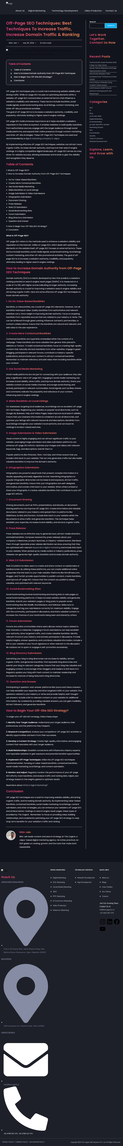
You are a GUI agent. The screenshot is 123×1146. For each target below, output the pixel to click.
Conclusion (19, 80)
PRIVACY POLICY (8, 1142)
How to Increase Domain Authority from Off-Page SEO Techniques (44, 73)
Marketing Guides (96, 127)
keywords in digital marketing (46, 547)
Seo (91, 130)
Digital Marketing (95, 119)
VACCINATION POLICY (37, 1142)
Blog (91, 113)
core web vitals (95, 116)
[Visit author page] (11, 835)
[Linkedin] (110, 922)
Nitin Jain (13, 43)
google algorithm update (99, 124)
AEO (91, 108)
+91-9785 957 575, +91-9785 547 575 (18, 1133)
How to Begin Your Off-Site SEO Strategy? (33, 77)
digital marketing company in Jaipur (42, 138)
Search (92, 22)
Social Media (94, 133)
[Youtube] (103, 929)
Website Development (98, 141)
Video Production (96, 138)
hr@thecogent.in (106, 910)
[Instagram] (103, 922)
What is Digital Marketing (34, 785)
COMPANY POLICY (22, 1142)
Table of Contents (22, 69)
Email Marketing (95, 122)
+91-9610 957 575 (107, 913)
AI (90, 110)
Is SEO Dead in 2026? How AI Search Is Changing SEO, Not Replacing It (100, 91)
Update (92, 136)
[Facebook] (117, 922)
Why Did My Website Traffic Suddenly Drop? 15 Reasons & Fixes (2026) (103, 77)
